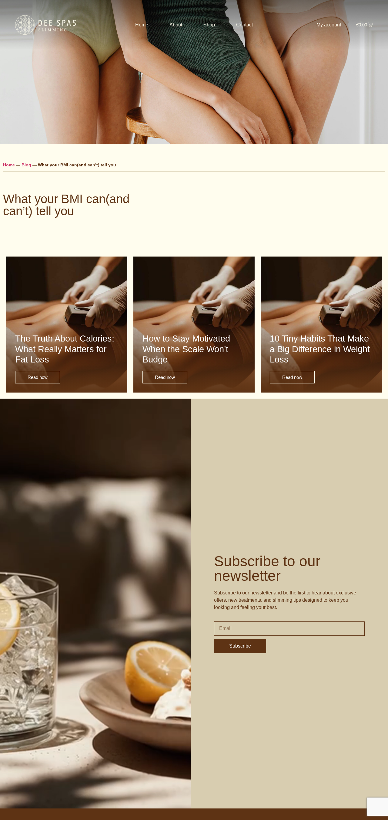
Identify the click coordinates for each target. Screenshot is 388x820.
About (175, 24)
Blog (26, 165)
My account (328, 24)
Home (141, 24)
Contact (244, 24)
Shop (209, 24)
